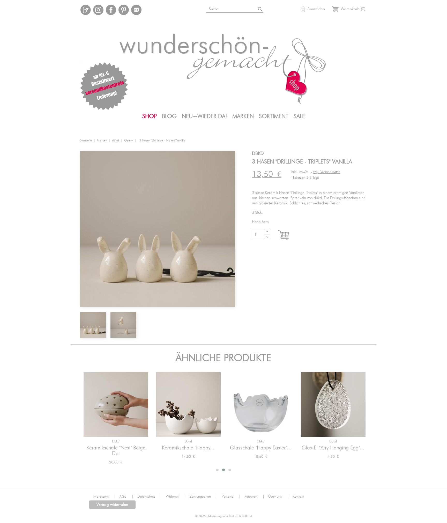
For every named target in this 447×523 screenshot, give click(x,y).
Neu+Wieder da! (204, 116)
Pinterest (123, 10)
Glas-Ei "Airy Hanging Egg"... (333, 447)
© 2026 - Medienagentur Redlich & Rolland (223, 516)
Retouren (254, 496)
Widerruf (176, 496)
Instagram (98, 10)
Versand (231, 496)
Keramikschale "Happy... (188, 447)
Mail (136, 10)
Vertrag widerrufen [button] (112, 505)
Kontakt (298, 496)
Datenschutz (149, 496)
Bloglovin (85, 10)
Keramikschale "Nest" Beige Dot (115, 450)
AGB (126, 496)
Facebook (111, 10)
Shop (149, 116)
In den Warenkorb (288, 235)
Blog (169, 116)
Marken (243, 116)
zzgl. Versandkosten (326, 172)
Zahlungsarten (204, 496)
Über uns (278, 496)
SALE (299, 116)
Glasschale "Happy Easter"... (261, 447)
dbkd (116, 441)
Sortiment (273, 116)
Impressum (104, 496)
